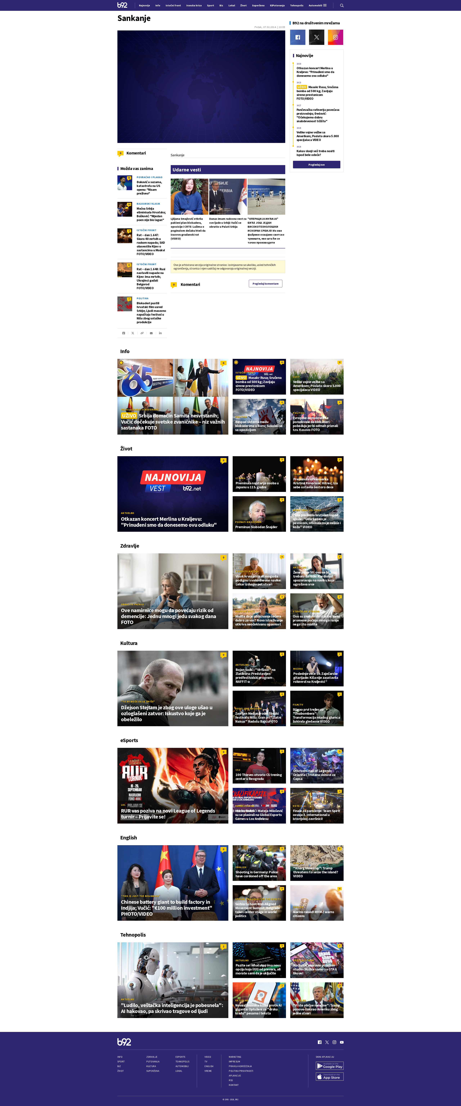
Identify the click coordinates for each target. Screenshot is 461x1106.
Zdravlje (151, 1056)
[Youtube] (342, 1042)
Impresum (234, 1061)
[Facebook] (297, 37)
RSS (231, 1080)
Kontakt (234, 1085)
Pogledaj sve (316, 164)
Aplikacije (235, 1075)
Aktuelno (127, 513)
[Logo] (122, 5)
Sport (121, 1061)
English (241, 867)
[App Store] (330, 1076)
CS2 (238, 769)
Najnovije (144, 5)
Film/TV (298, 704)
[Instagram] (335, 37)
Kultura (151, 1066)
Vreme (208, 1070)
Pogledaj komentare (266, 283)
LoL (123, 804)
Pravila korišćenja (240, 1066)
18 (340, 985)
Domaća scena (244, 806)
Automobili (182, 1066)
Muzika (298, 668)
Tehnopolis (182, 1061)
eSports (180, 1056)
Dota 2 (297, 806)
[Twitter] (316, 37)
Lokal (179, 1070)
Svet (296, 377)
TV (206, 1061)
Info (119, 1056)
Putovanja (152, 1061)
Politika (143, 298)
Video (208, 1056)
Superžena (152, 1070)
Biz (119, 1066)
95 (129, 177)
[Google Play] (330, 1066)
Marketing (235, 1056)
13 (282, 362)
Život (120, 1070)
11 (129, 265)
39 (129, 204)
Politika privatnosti (241, 1070)
